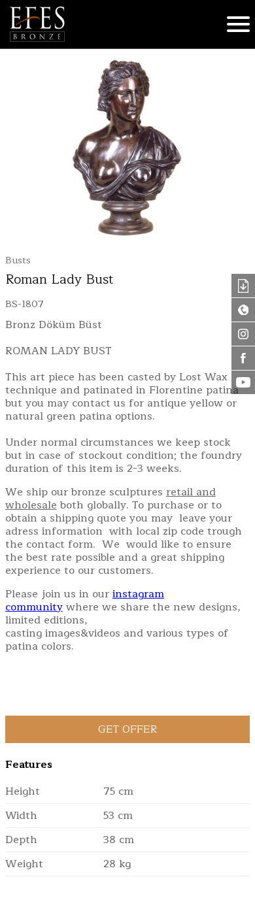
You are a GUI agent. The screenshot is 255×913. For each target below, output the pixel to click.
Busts (18, 260)
